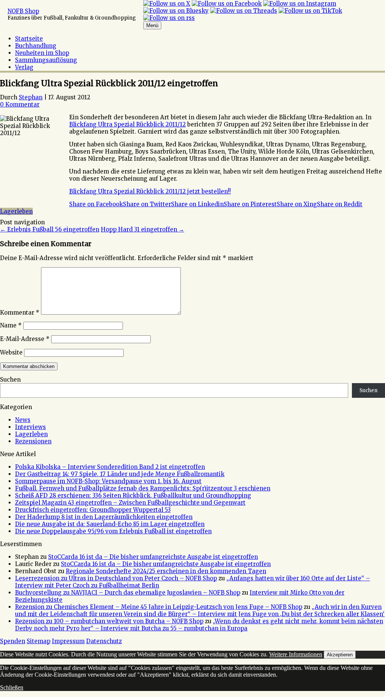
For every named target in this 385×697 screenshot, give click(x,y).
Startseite (29, 38)
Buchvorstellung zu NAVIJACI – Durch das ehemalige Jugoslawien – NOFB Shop (127, 592)
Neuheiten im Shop (42, 52)
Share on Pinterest (250, 204)
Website (11, 352)
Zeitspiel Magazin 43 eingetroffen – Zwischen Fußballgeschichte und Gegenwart (130, 502)
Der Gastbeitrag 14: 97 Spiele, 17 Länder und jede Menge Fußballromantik (119, 474)
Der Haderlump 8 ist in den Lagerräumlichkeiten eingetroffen (103, 516)
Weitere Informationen (295, 654)
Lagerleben (16, 211)
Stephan (30, 97)
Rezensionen (33, 441)
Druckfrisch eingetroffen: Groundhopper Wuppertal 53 (93, 509)
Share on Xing (297, 204)
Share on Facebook (96, 204)
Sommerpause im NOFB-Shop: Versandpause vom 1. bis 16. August (108, 481)
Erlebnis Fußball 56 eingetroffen (49, 229)
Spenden (12, 641)
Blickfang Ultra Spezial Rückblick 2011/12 (127, 124)
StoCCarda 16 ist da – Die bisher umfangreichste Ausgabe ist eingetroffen (153, 556)
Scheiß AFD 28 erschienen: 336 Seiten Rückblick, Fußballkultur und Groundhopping (133, 495)
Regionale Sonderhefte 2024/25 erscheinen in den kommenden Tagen (166, 571)
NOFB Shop (23, 11)
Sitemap (38, 641)
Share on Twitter (147, 204)
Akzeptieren (340, 654)
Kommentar (19, 312)
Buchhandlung (35, 45)
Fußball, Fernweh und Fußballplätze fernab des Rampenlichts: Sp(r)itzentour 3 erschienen (142, 488)
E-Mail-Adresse (25, 338)
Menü (152, 25)
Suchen (10, 379)
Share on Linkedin (197, 204)
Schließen (11, 687)
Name (11, 325)
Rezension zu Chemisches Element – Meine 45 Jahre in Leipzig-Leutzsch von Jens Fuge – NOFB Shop (158, 606)
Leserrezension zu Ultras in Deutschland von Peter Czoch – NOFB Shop (116, 578)
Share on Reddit (339, 204)
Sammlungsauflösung (46, 60)
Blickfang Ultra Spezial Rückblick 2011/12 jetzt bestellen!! (150, 191)
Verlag (24, 67)
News (22, 419)
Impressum (68, 641)
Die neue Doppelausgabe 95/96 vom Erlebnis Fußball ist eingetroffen (113, 531)
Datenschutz (104, 641)
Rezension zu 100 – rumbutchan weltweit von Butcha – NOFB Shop (109, 621)
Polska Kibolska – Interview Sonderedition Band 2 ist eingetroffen (110, 466)
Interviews (30, 427)
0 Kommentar (19, 104)
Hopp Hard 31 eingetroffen (142, 229)
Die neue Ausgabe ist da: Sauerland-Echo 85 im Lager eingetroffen (110, 524)
